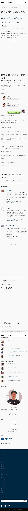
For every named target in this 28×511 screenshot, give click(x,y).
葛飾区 (16, 238)
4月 (2, 481)
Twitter (8, 238)
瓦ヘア (9, 340)
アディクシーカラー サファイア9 (14, 380)
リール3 (8, 208)
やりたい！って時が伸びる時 (13, 345)
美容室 (18, 18)
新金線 (13, 238)
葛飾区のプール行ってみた (13, 376)
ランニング (12, 202)
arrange (2, 457)
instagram (8, 220)
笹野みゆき (15, 18)
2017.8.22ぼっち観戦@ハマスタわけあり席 (16, 372)
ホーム (2, 7)
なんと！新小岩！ (10, 226)
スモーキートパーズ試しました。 (14, 348)
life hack (2, 468)
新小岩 (11, 238)
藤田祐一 (21, 18)
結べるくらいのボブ (11, 367)
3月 (2, 483)
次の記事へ (7, 180)
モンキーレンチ (10, 509)
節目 (17, 220)
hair (1, 464)
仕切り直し (8, 190)
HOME (14, 180)
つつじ (8, 202)
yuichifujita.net (6, 2)
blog (5, 7)
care (2, 460)
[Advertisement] (14, 57)
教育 (9, 18)
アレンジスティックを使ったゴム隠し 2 (15, 355)
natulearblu (4, 18)
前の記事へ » (21, 180)
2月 (2, 484)
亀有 (7, 18)
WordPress (20, 509)
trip (1, 471)
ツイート (2, 446)
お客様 (12, 220)
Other (2, 470)
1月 (2, 486)
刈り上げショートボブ (12, 363)
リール (15, 220)
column (2, 462)
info (1, 466)
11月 (3, 479)
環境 (11, 18)
